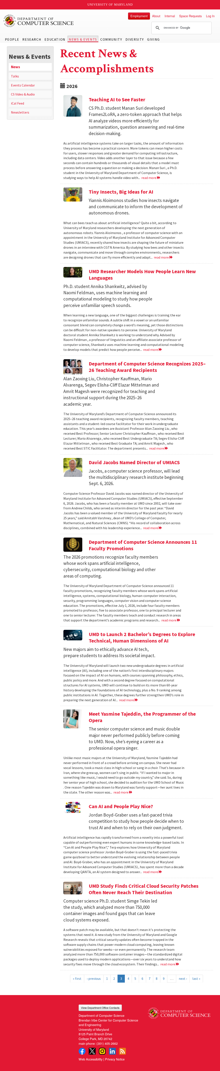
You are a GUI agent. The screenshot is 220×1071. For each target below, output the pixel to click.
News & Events (83, 39)
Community (111, 39)
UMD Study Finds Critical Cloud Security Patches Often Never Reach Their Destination (144, 889)
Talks (15, 76)
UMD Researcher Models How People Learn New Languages (142, 274)
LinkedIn (112, 1051)
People (12, 39)
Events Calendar (23, 85)
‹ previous (94, 978)
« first (77, 978)
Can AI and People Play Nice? (121, 806)
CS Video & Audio (23, 94)
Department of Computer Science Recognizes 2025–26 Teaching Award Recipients (147, 366)
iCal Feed (17, 103)
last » (196, 978)
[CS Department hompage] (179, 1012)
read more (149, 178)
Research (31, 39)
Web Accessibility (90, 1059)
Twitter (92, 1051)
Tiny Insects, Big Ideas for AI (121, 191)
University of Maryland (110, 4)
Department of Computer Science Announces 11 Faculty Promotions (143, 545)
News (15, 67)
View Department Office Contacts (100, 1007)
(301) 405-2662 (107, 1043)
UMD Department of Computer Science (38, 21)
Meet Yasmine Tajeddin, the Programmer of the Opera (142, 717)
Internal (170, 16)
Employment (139, 16)
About (156, 16)
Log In (210, 16)
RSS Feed (122, 1051)
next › (183, 978)
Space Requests (190, 16)
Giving (153, 39)
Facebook (82, 1051)
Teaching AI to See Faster (117, 99)
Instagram (102, 1051)
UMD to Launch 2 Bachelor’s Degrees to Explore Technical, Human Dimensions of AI (142, 637)
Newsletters (20, 112)
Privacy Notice (115, 1059)
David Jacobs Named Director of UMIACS (134, 462)
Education (54, 39)
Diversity (134, 39)
